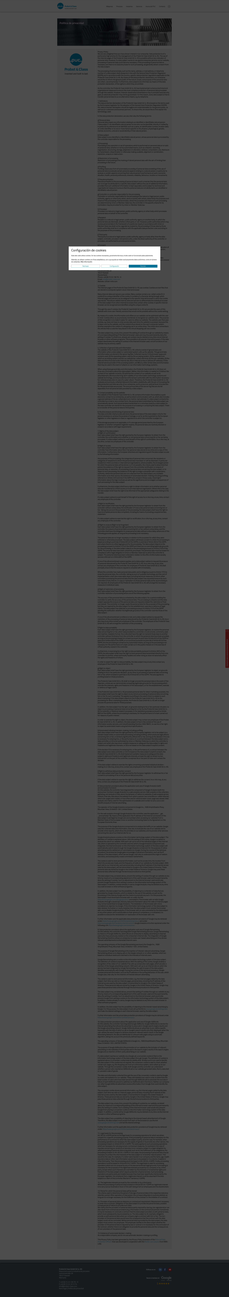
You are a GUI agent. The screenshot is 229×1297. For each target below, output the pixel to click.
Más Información (86, 262)
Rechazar (85, 266)
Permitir (143, 266)
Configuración (114, 266)
